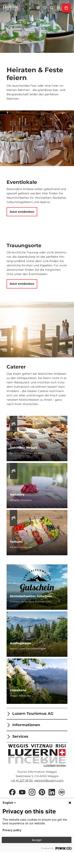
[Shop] (66, 7)
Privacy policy (11, 830)
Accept (37, 840)
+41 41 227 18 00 (21, 780)
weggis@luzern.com (49, 780)
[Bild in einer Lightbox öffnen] (37, 755)
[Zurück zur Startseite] (11, 8)
